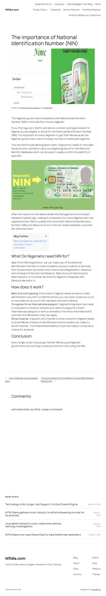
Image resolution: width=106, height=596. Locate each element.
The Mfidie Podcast (91, 9)
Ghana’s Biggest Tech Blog (80, 4)
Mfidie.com (12, 9)
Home (98, 4)
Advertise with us (43, 4)
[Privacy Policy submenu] (47, 9)
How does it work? (23, 244)
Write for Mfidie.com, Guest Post (85, 15)
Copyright (59, 4)
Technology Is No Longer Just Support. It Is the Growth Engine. (41, 504)
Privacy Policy (39, 9)
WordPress (96, 589)
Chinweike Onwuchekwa (30, 108)
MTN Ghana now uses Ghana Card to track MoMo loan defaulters (43, 534)
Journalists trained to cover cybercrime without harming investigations (33, 525)
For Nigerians (47, 108)
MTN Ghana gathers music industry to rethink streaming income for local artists (44, 514)
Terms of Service (71, 9)
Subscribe (56, 9)
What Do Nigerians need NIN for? (30, 241)
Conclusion (19, 247)
